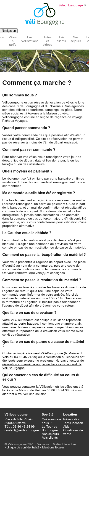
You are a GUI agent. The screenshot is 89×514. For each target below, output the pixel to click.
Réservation (72, 419)
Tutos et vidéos (47, 40)
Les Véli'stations (29, 39)
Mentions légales (53, 447)
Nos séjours (76, 39)
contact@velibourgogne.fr (23, 430)
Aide (66, 426)
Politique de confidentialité (22, 447)
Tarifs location (73, 423)
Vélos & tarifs (13, 40)
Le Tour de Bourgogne (50, 428)
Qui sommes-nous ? (51, 421)
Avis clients (61, 39)
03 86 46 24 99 (24, 426)
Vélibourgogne (44, 14)
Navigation (9, 30)
